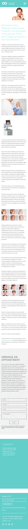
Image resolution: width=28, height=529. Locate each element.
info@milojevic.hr (10, 455)
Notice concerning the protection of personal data (14, 507)
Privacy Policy (9, 427)
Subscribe (7, 504)
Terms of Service (19, 427)
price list (3, 340)
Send (14, 422)
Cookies (4, 510)
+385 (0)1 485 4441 (11, 453)
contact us (9, 340)
